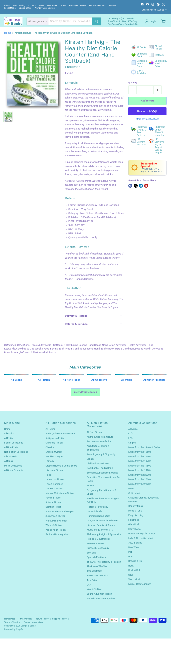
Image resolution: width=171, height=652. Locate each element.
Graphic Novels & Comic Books (61, 465)
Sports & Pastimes (96, 557)
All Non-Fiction (11, 447)
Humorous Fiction (55, 479)
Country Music (135, 506)
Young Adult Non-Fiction (99, 593)
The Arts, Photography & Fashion (104, 561)
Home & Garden (95, 511)
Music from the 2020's (139, 484)
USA (89, 584)
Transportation (94, 571)
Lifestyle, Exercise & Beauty (101, 525)
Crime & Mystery (54, 451)
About (7, 5)
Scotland (91, 552)
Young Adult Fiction (56, 529)
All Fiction (9, 438)
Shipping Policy (59, 619)
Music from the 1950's (139, 451)
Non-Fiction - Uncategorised (101, 598)
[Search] (96, 21)
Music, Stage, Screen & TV (100, 529)
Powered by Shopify (13, 629)
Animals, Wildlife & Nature (100, 437)
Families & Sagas (54, 456)
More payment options (147, 119)
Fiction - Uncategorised (57, 534)
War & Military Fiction (56, 520)
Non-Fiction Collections (16, 451)
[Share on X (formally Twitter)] (136, 186)
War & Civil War (94, 589)
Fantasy (50, 461)
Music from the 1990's (139, 470)
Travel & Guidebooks (97, 575)
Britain (90, 459)
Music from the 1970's (139, 461)
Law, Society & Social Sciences (102, 520)
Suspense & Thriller (55, 516)
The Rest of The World (98, 566)
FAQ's (41, 5)
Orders (63, 5)
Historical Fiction (54, 470)
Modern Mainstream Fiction (60, 493)
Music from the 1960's (139, 456)
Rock (131, 565)
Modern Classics (54, 488)
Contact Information (33, 622)
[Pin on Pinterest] (146, 186)
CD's (130, 433)
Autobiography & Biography (101, 454)
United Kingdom (153, 10)
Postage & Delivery (77, 5)
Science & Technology (98, 548)
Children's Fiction (54, 442)
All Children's (10, 456)
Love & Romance (54, 484)
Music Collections (13, 465)
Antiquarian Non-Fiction (99, 441)
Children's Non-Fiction (98, 463)
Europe (90, 485)
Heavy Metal (134, 529)
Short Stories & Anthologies (60, 511)
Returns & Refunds (97, 5)
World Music (134, 579)
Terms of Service (12, 622)
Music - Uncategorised (139, 584)
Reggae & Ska (135, 561)
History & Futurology (97, 507)
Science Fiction (53, 502)
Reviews (112, 5)
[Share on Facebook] (130, 186)
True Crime (92, 580)
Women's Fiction (54, 525)
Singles (132, 442)
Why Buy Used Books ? (45, 8)
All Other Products (13, 470)
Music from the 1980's (139, 465)
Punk (131, 556)
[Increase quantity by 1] (158, 90)
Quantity (132, 82)
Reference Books (95, 543)
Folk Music (133, 519)
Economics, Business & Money (102, 472)
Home (7, 33)
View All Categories (85, 392)
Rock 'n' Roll (134, 570)
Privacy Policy (25, 619)
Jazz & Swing (135, 542)
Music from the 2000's (139, 475)
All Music (8, 461)
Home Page (9, 619)
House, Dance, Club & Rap (141, 533)
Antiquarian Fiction (55, 438)
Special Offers (25, 8)
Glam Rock (134, 524)
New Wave (133, 547)
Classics (50, 447)
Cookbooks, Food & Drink (100, 468)
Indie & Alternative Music (141, 538)
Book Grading (19, 5)
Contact (32, 5)
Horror (49, 475)
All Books (9, 433)
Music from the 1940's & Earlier (144, 447)
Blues (131, 488)
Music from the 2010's (139, 479)
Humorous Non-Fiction (98, 516)
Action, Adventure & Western (60, 433)
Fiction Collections (13, 442)
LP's (130, 438)
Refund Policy (42, 619)
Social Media (10, 8)
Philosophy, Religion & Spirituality (104, 534)
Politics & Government (98, 539)
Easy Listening (135, 515)
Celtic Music (134, 493)
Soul (130, 575)
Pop (130, 551)
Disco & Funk (135, 510)
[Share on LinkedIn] (141, 186)
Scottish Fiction (54, 507)
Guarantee (52, 5)
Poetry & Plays (53, 497)
